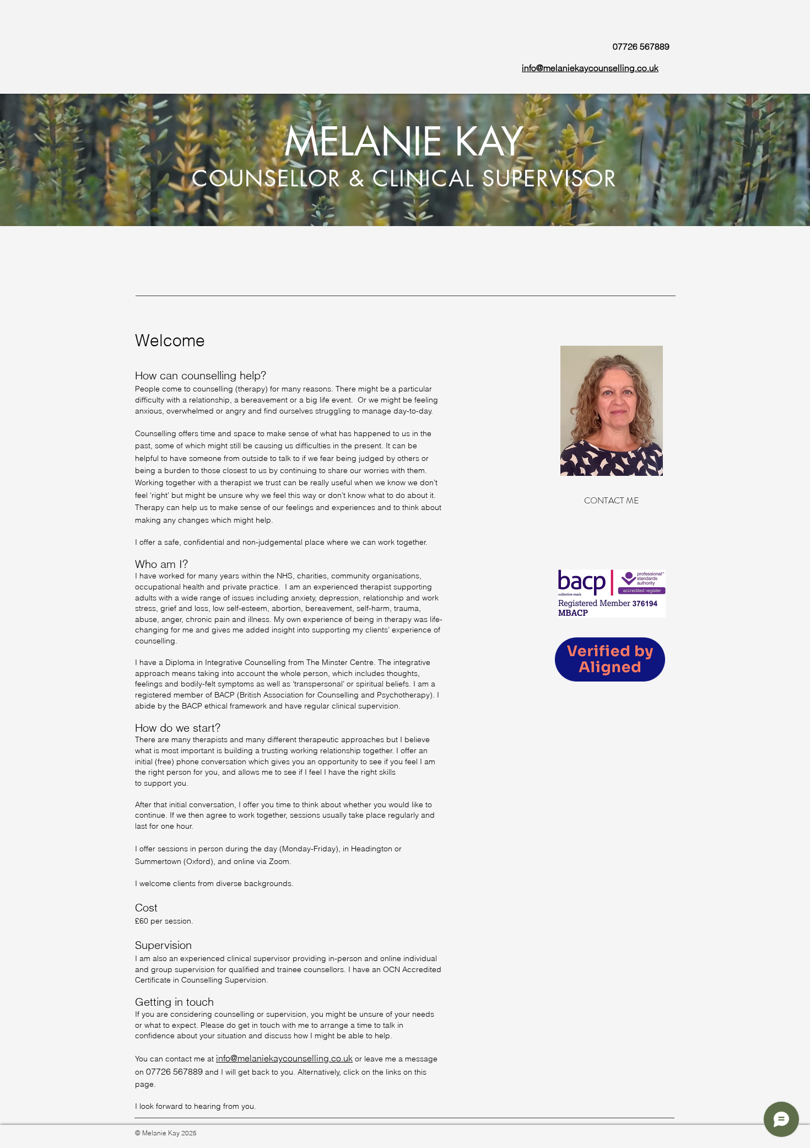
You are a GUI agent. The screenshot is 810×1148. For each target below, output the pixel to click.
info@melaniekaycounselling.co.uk (284, 1058)
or (359, 1059)
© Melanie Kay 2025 (166, 1133)
